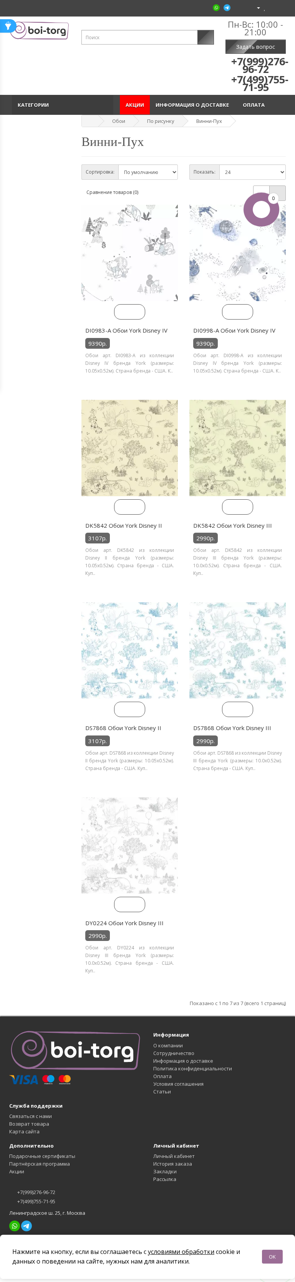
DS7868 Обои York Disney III (232, 728)
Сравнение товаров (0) (112, 192)
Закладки (165, 1171)
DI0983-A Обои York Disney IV (126, 330)
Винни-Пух (209, 121)
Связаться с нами (30, 1116)
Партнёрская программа (39, 1163)
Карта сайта (24, 1131)
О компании (168, 1045)
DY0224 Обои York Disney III (124, 923)
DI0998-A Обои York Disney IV (234, 330)
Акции (135, 104)
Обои (118, 121)
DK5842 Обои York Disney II (123, 525)
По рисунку (160, 121)
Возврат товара (29, 1123)
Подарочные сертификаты (42, 1156)
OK (272, 1256)
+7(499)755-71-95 (35, 1201)
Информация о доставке (193, 104)
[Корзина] (272, 7)
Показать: (204, 172)
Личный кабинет (174, 1156)
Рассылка (164, 1179)
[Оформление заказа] (280, 7)
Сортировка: (100, 172)
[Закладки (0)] (265, 7)
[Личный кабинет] (255, 7)
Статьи (162, 1091)
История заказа (172, 1163)
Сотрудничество (173, 1053)
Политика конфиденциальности (192, 1068)
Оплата (255, 104)
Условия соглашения (178, 1083)
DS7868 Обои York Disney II (123, 728)
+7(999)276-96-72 (35, 1192)
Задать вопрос (255, 46)
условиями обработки (181, 1251)
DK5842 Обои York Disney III (232, 525)
